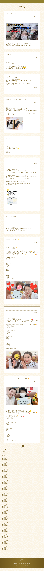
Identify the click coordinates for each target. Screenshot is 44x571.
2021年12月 (4, 506)
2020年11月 (4, 522)
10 (13, 446)
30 (25, 446)
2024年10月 (4, 470)
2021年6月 (4, 513)
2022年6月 (4, 499)
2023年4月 (4, 487)
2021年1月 (4, 519)
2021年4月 (4, 516)
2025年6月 (4, 460)
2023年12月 (4, 478)
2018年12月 (4, 549)
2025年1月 (4, 466)
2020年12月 (4, 520)
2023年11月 (4, 480)
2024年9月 (4, 471)
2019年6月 (4, 542)
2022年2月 (4, 504)
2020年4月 (4, 530)
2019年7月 (4, 541)
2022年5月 (4, 500)
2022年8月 (4, 496)
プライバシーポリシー (19, 565)
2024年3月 (4, 475)
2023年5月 (4, 486)
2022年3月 (4, 502)
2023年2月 (4, 489)
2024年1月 (4, 477)
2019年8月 (4, 540)
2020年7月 (4, 526)
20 (15, 446)
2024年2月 (4, 476)
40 (30, 446)
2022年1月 (4, 505)
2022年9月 (4, 495)
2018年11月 (4, 550)
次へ (37, 446)
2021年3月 (4, 517)
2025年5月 (4, 462)
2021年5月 (4, 514)
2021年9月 (4, 510)
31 (27, 446)
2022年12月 (4, 492)
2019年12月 (4, 535)
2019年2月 (4, 547)
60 (34, 446)
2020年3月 (4, 531)
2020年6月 (4, 528)
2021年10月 (4, 508)
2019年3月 (4, 546)
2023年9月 (4, 482)
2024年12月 (4, 468)
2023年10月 (4, 481)
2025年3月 (4, 464)
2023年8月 (4, 483)
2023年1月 (4, 490)
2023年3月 (4, 488)
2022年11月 (4, 493)
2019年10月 (4, 537)
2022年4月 (4, 501)
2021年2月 (4, 518)
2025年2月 (4, 465)
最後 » (22, 447)
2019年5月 (4, 543)
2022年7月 (4, 498)
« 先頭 (7, 446)
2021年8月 (4, 511)
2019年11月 (4, 536)
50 (32, 446)
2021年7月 (4, 512)
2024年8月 (4, 472)
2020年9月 (4, 524)
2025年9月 (4, 458)
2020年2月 (4, 532)
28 (20, 446)
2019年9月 (4, 538)
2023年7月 (4, 484)
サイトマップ (26, 565)
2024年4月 (4, 474)
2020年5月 (4, 529)
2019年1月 (4, 548)
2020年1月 (4, 534)
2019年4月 (4, 544)
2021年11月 (4, 507)
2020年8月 (4, 525)
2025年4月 (4, 463)
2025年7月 (4, 459)
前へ (10, 446)
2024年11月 (4, 469)
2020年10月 (4, 523)
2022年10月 (4, 494)
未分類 (3, 451)
